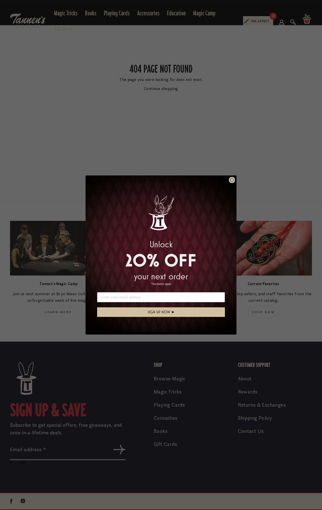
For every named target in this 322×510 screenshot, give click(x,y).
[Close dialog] (231, 180)
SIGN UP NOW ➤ (161, 312)
